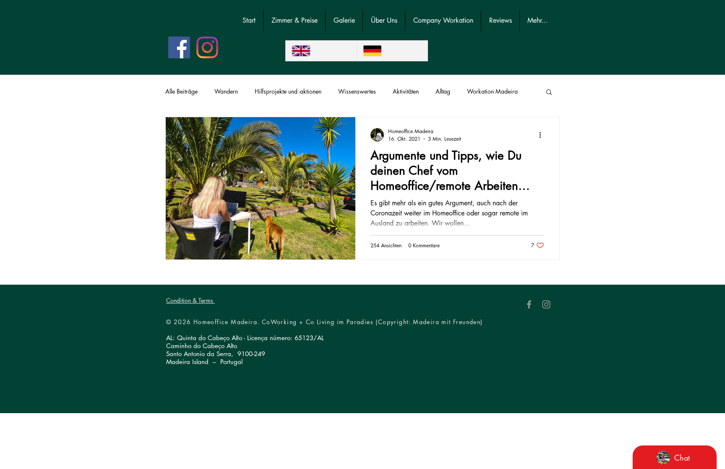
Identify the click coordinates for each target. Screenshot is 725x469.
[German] (392, 51)
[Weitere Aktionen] (543, 135)
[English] (321, 51)
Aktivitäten (406, 91)
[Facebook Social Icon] (179, 47)
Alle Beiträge (181, 91)
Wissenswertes (357, 91)
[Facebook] (529, 304)
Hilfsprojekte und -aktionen (288, 91)
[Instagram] (207, 47)
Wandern (226, 91)
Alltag (443, 91)
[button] (549, 92)
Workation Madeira (492, 91)
